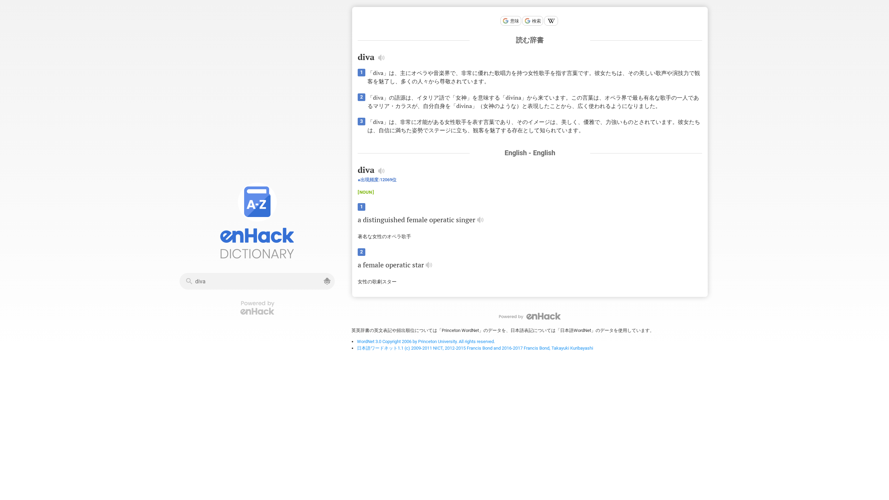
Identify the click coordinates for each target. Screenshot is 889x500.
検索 (536, 21)
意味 (514, 21)
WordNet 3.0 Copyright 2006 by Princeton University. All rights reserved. (426, 341)
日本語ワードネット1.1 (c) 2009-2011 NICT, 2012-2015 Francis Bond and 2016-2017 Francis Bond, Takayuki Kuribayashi (475, 348)
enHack (530, 316)
